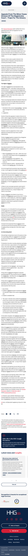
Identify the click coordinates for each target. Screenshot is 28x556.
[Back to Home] (6, 3)
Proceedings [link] (10, 91)
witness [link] (19, 250)
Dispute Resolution (8, 29)
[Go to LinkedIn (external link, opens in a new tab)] (16, 519)
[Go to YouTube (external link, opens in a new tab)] (21, 519)
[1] (26, 170)
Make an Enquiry (15, 525)
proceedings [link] (19, 108)
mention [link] (3, 340)
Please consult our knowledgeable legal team (16, 424)
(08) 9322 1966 (15, 391)
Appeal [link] (10, 83)
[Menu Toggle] (24, 3)
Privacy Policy (17, 549)
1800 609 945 (15, 531)
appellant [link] (14, 181)
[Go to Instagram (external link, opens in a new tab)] (11, 519)
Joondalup (10, 539)
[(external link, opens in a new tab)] (14, 501)
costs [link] (6, 210)
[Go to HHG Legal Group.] (1, 10)
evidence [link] (23, 170)
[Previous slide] (12, 481)
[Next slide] (16, 481)
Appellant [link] (16, 321)
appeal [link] (11, 47)
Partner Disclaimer (4, 549)
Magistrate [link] (15, 140)
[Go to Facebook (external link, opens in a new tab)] (7, 519)
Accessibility (23, 549)
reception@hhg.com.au (10, 392)
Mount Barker (16, 542)
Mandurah (16, 539)
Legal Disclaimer (12, 549)
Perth (5, 539)
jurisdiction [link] (9, 153)
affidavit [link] (3, 342)
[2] (13, 217)
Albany (10, 542)
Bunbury (22, 539)
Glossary (2, 552)
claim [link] (10, 157)
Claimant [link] (12, 248)
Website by (5, 554)
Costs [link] (2, 206)
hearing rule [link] (12, 165)
